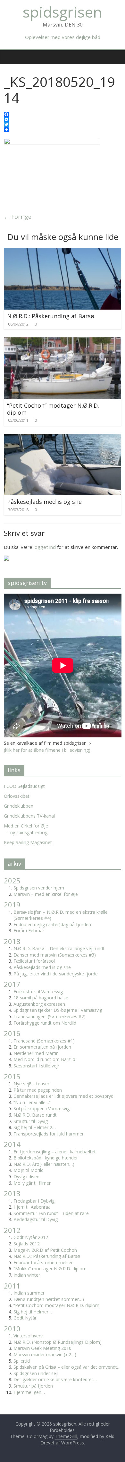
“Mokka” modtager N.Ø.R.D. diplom (50, 1269)
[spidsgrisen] (7, 52)
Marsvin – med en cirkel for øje (45, 894)
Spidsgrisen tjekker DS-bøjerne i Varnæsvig (57, 1010)
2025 (12, 880)
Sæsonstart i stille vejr (36, 1066)
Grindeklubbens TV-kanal (29, 816)
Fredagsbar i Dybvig (33, 1201)
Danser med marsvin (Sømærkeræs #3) (54, 955)
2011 (12, 1285)
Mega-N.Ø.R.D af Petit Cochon (45, 1250)
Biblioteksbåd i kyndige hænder (45, 1158)
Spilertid (21, 1361)
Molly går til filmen (32, 1183)
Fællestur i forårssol (34, 961)
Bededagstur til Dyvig (35, 1219)
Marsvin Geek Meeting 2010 (42, 1348)
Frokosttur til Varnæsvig (38, 992)
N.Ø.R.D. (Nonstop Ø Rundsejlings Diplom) (57, 1342)
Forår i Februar (28, 930)
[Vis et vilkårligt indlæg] (117, 53)
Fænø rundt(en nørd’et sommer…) (48, 1299)
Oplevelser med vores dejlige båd (62, 37)
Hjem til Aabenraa (32, 1207)
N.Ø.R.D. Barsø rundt (35, 1115)
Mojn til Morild (28, 1170)
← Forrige (17, 216)
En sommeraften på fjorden (42, 1047)
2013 (12, 1193)
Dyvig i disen (26, 1176)
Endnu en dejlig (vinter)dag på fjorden (52, 924)
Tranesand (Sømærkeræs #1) (44, 1041)
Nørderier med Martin (36, 1053)
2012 (12, 1230)
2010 (12, 1328)
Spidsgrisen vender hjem (38, 888)
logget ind (45, 547)
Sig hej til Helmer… (32, 1312)
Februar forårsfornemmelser (43, 1262)
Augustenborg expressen (39, 1004)
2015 (12, 1076)
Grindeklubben (18, 806)
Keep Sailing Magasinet (28, 842)
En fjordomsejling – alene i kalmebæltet (54, 1152)
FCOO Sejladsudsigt (24, 786)
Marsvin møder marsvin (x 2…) (44, 1354)
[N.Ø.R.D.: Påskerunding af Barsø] (62, 251)
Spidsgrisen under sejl (35, 1373)
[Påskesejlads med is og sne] (62, 437)
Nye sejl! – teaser (31, 1084)
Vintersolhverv (28, 1336)
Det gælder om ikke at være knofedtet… (55, 1379)
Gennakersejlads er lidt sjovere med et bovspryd (63, 1096)
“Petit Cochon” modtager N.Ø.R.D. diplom (53, 409)
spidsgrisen (62, 12)
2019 (12, 904)
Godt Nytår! (25, 1318)
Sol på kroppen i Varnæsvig (41, 1108)
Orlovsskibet (16, 796)
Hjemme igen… (29, 1392)
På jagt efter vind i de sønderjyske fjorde (55, 974)
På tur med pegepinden (37, 1090)
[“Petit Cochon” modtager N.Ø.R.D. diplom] (62, 341)
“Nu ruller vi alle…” (32, 1102)
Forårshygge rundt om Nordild (44, 1023)
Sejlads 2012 (26, 1244)
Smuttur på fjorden (33, 1386)
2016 (12, 1033)
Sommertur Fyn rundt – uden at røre (51, 1213)
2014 (12, 1144)
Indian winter (26, 1275)
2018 (12, 941)
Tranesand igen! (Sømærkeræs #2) (49, 1016)
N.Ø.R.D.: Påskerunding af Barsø (50, 316)
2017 (12, 984)
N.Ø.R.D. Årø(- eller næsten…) (43, 1164)
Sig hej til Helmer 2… (34, 1127)
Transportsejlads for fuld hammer (48, 1134)
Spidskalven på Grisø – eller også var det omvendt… (67, 1367)
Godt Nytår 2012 (30, 1237)
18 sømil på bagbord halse (40, 998)
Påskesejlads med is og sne (44, 501)
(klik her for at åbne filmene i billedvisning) (47, 750)
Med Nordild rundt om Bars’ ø (44, 1059)
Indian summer (29, 1293)
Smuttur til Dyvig (30, 1121)
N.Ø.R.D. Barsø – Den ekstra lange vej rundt (58, 948)
